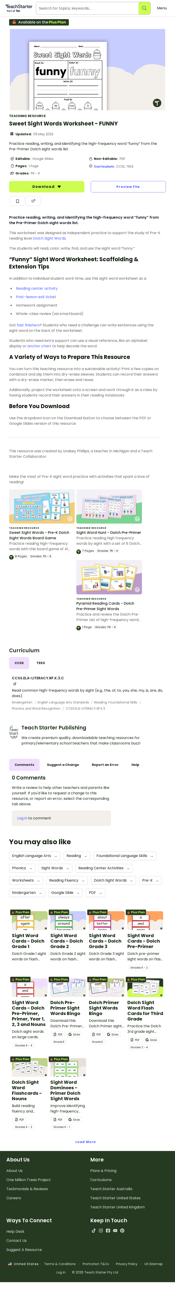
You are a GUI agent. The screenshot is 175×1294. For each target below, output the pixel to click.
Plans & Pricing (103, 1170)
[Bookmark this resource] (17, 201)
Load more (85, 1142)
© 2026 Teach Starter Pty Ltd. (95, 1272)
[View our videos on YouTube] (115, 1230)
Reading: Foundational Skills (116, 702)
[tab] (19, 663)
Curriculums (101, 1179)
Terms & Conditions (60, 1264)
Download (44, 186)
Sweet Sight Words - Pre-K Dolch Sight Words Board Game (39, 535)
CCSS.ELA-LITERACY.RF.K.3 (85, 708)
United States (25, 1264)
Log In (61, 1272)
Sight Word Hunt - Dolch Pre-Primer (108, 532)
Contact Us (16, 1240)
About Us (14, 1170)
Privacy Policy (126, 1264)
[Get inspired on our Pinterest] (122, 1230)
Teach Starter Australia (111, 1189)
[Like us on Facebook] (107, 1230)
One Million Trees (28, 1179)
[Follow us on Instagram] (100, 1230)
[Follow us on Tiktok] (93, 1230)
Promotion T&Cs (96, 1264)
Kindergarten (22, 702)
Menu (162, 8)
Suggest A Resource (24, 1249)
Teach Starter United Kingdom (117, 1207)
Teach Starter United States (115, 1198)
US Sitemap (153, 1264)
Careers (13, 1198)
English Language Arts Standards (64, 702)
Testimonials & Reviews (27, 1189)
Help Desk (15, 1231)
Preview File (128, 186)
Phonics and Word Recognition (36, 708)
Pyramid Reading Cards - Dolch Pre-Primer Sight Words (105, 606)
